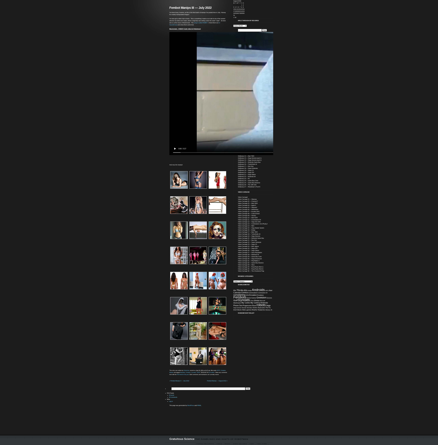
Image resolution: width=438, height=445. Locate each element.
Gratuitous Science (181, 438)
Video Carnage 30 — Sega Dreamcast (250, 259)
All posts (171, 395)
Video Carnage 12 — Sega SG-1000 (249, 222)
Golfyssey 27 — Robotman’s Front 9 (249, 187)
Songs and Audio (240, 443)
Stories (255, 308)
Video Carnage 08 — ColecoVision (249, 213)
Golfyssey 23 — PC (244, 178)
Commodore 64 (262, 293)
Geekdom (261, 297)
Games (253, 298)
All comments (173, 397)
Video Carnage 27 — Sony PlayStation (250, 252)
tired (235, 310)
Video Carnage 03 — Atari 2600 (248, 203)
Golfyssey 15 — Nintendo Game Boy (249, 162)
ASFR (218, 370)
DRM (247, 295)
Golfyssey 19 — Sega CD (246, 170)
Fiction (249, 298)
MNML (199, 405)
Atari (270, 290)
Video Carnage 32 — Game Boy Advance (251, 263)
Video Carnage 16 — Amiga (246, 230)
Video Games (262, 443)
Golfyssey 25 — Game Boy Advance (249, 183)
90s (245, 290)
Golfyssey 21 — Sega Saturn (247, 174)
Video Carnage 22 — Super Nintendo (249, 242)
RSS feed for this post (183, 374)
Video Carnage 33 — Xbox (246, 265)
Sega (268, 305)
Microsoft (262, 300)
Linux (252, 300)
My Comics (255, 303)
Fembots (223, 370)
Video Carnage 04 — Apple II (247, 205)
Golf (235, 300)
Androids (182, 372)
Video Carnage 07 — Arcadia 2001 (249, 211)
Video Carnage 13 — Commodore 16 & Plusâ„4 (252, 224)
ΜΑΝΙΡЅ (228, 443)
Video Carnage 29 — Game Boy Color (250, 256)
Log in (171, 401)
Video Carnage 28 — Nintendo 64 (248, 254)
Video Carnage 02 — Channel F (248, 201)
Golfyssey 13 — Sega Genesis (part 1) (250, 158)
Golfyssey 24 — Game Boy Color (248, 180)
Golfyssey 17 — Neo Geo (246, 166)
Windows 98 (268, 310)
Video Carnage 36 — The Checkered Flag (251, 271)
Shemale (244, 307)
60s (234, 290)
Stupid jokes (261, 308)
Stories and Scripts (205, 443)
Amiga (250, 290)
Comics (219, 443)
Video (251, 443)
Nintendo (264, 303)
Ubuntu (239, 310)
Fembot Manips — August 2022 (217, 381)
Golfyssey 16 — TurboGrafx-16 (247, 164)
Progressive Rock (249, 305)
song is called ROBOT (200, 23)
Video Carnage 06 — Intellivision (248, 209)
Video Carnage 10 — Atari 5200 (248, 218)
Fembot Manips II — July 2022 (179, 381)
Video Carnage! (243, 197)
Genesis (269, 298)
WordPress (190, 405)
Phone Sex (237, 305)
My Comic (245, 303)
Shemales (249, 307)
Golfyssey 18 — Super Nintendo (248, 168)
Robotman (186, 370)
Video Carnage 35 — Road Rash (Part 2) (250, 269)
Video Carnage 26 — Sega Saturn (248, 250)
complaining (239, 295)
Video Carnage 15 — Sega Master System (251, 228)
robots (198, 372)
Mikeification (237, 303)
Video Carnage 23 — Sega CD (247, 244)
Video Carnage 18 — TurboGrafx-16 (249, 234)
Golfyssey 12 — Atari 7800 (246, 156)
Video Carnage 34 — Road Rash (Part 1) (250, 267)
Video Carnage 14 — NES (246, 226)
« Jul (234, 17)
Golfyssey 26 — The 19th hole (247, 185)
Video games (246, 310)
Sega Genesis (237, 307)
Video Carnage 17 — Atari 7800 (248, 232)
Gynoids (193, 372)
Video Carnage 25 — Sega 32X (248, 248)
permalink (211, 372)
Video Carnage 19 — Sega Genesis (249, 236)
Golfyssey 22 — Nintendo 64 (247, 176)
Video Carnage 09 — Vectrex (247, 215)
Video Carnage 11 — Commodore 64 (249, 220)
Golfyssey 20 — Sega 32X (246, 172)
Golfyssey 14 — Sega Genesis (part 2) (250, 160)
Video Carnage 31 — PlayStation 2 (249, 261)
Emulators (260, 295)
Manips (171, 372)
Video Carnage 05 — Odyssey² (247, 207)
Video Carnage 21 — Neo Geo (247, 240)
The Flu (268, 308)
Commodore (252, 293)
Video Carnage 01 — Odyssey (247, 199)
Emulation (253, 295)
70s (238, 290)
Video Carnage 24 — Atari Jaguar (248, 246)
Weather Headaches (258, 310)
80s (242, 290)
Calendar (237, 293)
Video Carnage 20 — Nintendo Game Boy (251, 238)
